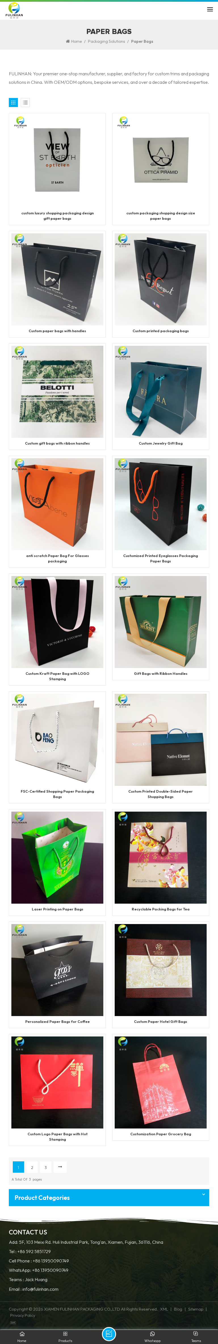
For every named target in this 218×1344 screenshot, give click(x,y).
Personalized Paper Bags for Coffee (57, 1021)
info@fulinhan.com (40, 1289)
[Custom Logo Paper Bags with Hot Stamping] (57, 1082)
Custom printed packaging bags (161, 330)
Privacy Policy (22, 1315)
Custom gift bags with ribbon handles (57, 443)
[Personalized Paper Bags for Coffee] (57, 969)
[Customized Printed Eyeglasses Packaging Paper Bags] (161, 503)
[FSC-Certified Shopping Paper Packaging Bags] (57, 739)
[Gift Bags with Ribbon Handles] (161, 621)
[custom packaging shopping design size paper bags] (161, 161)
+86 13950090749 (51, 1261)
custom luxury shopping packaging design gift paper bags (57, 216)
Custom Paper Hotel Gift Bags (160, 1021)
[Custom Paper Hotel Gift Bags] (161, 969)
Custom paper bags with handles (57, 330)
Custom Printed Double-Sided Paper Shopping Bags (160, 794)
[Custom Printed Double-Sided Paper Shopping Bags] (161, 739)
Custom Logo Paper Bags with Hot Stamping (57, 1137)
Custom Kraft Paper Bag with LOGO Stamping (57, 676)
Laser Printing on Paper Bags (57, 909)
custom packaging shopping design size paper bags (160, 216)
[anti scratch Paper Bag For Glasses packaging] (57, 503)
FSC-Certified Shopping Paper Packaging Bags (57, 794)
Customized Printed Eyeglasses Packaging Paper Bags (160, 558)
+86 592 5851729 (34, 1251)
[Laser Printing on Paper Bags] (57, 857)
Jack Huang (36, 1279)
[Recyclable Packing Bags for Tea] (161, 857)
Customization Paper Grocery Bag (160, 1134)
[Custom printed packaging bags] (161, 279)
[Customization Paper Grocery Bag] (161, 1082)
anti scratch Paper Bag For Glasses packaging (57, 558)
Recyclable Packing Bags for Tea (161, 909)
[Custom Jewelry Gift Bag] (161, 391)
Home (76, 41)
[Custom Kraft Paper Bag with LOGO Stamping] (57, 621)
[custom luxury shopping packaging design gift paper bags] (57, 161)
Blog (178, 1309)
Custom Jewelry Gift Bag (161, 443)
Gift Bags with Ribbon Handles (160, 673)
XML (164, 1309)
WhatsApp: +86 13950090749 (38, 1270)
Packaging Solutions (106, 41)
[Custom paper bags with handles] (57, 279)
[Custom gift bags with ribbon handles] (57, 391)
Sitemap (195, 1309)
